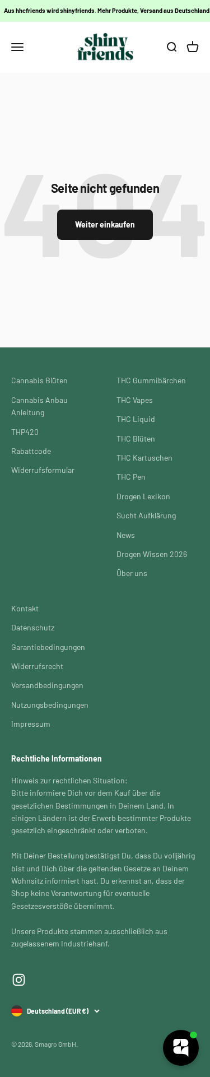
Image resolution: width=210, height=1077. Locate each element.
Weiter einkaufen (105, 224)
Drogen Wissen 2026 (151, 554)
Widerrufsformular (42, 470)
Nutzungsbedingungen (49, 704)
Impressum (30, 723)
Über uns (131, 573)
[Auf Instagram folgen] (18, 979)
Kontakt (25, 608)
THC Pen (131, 476)
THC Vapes (134, 400)
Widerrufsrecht (37, 666)
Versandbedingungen (47, 685)
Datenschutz (32, 627)
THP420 (25, 432)
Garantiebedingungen (48, 647)
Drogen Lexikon (143, 496)
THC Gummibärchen (151, 380)
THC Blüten (135, 438)
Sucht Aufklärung (146, 515)
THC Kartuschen (144, 457)
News (125, 535)
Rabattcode (31, 451)
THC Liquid (135, 419)
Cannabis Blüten (39, 380)
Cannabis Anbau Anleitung (39, 406)
